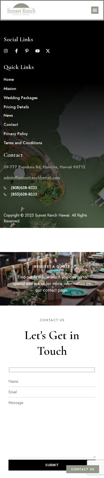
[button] (94, 10)
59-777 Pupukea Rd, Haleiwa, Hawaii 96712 (44, 167)
